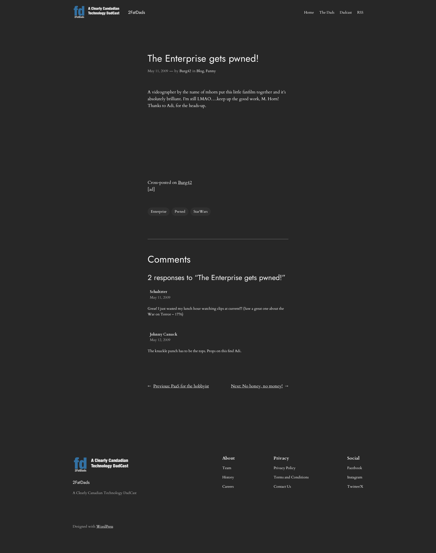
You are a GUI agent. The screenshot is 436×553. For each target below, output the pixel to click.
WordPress (104, 526)
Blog (200, 70)
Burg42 (185, 70)
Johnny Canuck (163, 334)
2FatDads (136, 12)
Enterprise (158, 211)
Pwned (180, 211)
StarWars (200, 211)
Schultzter (158, 291)
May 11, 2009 (158, 70)
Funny (211, 70)
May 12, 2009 (160, 339)
